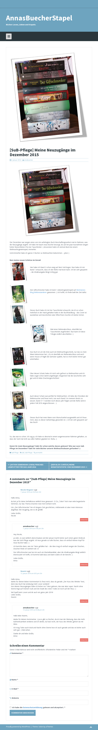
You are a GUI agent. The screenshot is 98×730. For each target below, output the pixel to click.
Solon (41, 726)
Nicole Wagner (27, 490)
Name (14, 680)
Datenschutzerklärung (33, 707)
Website (15, 698)
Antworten (84, 520)
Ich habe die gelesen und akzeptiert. (38, 707)
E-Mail (15, 689)
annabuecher (28, 160)
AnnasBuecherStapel (39, 17)
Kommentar (17, 653)
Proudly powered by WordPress (18, 726)
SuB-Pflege (15, 453)
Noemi (23, 571)
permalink (38, 453)
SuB (23, 453)
